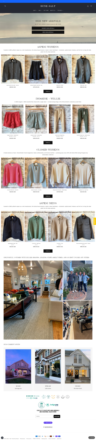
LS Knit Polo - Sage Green (36, 243)
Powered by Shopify (15, 438)
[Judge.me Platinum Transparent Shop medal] (44, 397)
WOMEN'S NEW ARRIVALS (48, 28)
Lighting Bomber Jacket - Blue (12, 243)
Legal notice (59, 438)
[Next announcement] (92, 1)
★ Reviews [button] (95, 221)
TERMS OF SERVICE (36, 438)
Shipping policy (44, 438)
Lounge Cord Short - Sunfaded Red (12, 135)
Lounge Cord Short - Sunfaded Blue (36, 135)
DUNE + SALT (9, 438)
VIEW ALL (48, 91)
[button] (5, 6)
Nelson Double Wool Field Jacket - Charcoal (83, 243)
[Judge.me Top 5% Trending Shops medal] (67, 397)
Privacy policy (28, 438)
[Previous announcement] (4, 1)
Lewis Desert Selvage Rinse (59, 135)
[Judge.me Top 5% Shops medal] (63, 397)
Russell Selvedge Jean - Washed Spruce (83, 135)
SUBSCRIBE (57, 416)
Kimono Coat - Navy (83, 85)
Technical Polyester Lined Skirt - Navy (36, 85)
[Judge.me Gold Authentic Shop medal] (53, 397)
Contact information (52, 438)
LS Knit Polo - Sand (60, 243)
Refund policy (22, 438)
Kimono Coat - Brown (59, 85)
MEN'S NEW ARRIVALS (48, 32)
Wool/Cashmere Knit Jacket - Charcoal (13, 85)
